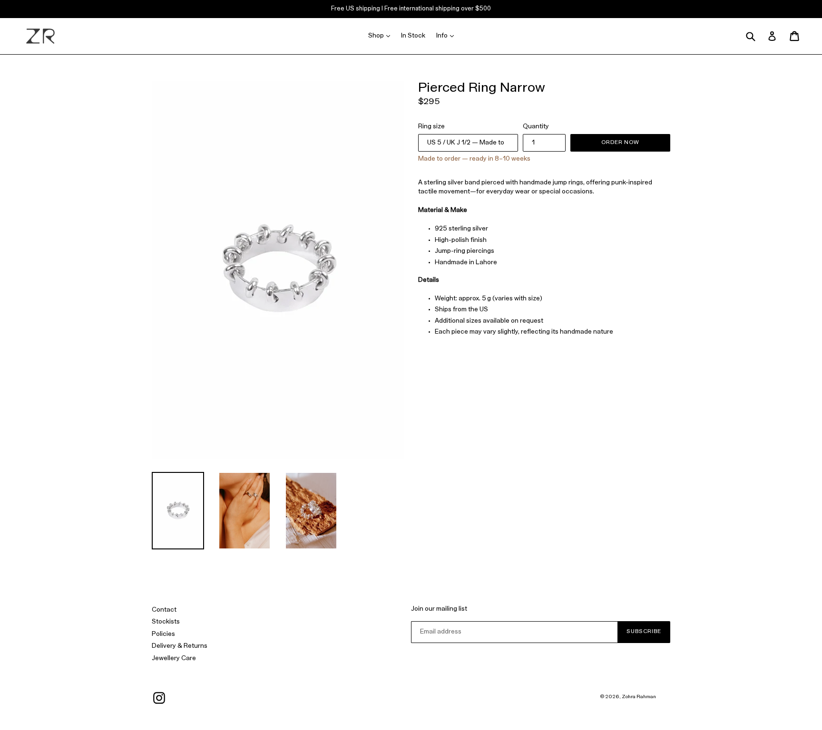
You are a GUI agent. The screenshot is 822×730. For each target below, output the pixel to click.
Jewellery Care (174, 658)
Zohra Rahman (639, 697)
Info (447, 35)
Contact (164, 610)
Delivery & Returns (179, 646)
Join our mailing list (439, 609)
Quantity (536, 126)
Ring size (431, 126)
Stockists (166, 621)
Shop (381, 35)
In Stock (413, 35)
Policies (163, 634)
